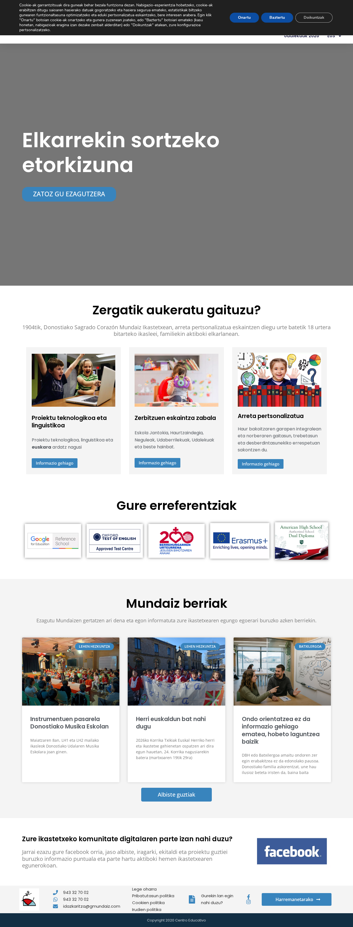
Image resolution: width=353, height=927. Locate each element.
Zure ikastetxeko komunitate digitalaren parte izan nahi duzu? (127, 838)
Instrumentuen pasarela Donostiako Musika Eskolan (69, 722)
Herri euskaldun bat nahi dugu (171, 722)
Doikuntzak (314, 17)
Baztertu (277, 17)
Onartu (244, 17)
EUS (331, 36)
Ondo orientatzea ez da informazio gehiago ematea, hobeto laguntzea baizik (281, 730)
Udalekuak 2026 (301, 36)
